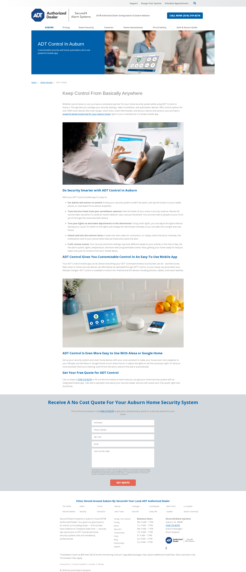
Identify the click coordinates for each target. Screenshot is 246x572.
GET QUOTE (123, 482)
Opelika (169, 511)
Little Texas (119, 511)
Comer (100, 506)
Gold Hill (135, 511)
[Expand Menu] (95, 27)
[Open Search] (194, 3)
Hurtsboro (101, 511)
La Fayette (188, 506)
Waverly (83, 511)
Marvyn (117, 506)
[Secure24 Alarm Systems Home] (61, 15)
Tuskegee (136, 506)
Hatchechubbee (68, 511)
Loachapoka (154, 506)
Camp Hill (153, 511)
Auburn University (191, 511)
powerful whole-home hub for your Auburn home (86, 114)
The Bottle (66, 506)
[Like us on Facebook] (166, 548)
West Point (171, 506)
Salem (82, 506)
